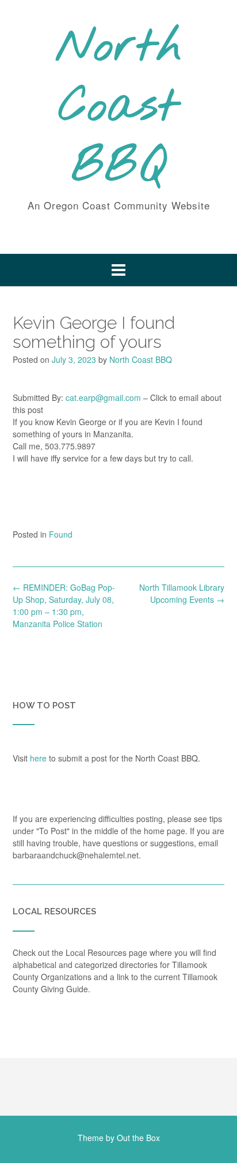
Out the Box (138, 1137)
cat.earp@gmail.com (103, 397)
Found (60, 534)
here (38, 758)
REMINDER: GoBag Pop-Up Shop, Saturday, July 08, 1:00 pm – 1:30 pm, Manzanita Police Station (64, 605)
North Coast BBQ (119, 108)
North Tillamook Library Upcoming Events (181, 593)
